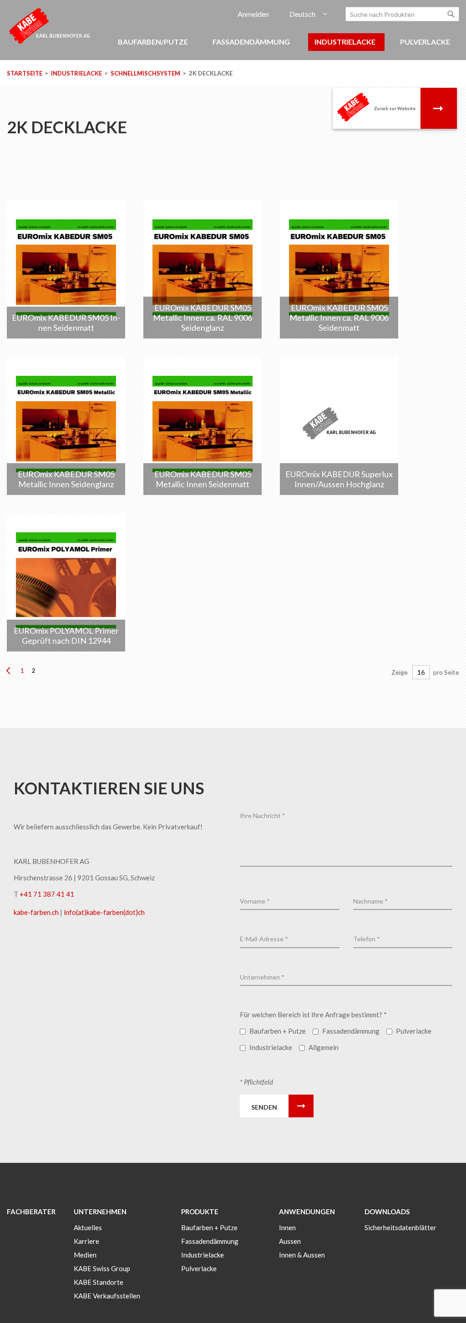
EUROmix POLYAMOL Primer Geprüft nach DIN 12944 (66, 636)
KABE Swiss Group (102, 1268)
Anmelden (253, 14)
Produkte (199, 1211)
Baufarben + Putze (209, 1227)
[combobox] (402, 14)
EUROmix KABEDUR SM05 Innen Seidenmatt (66, 323)
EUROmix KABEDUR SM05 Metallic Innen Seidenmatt (202, 479)
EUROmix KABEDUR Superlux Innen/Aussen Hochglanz (339, 479)
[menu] (233, 46)
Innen (287, 1227)
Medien (85, 1255)
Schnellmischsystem (146, 73)
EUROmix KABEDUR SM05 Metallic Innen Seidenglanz (66, 479)
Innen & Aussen (302, 1255)
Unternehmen (100, 1211)
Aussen (290, 1241)
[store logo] (50, 25)
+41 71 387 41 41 (47, 894)
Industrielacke (77, 73)
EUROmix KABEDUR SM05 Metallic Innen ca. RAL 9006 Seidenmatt (339, 318)
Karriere (86, 1241)
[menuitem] (154, 42)
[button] (308, 14)
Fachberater (31, 1211)
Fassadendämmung (209, 1241)
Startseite (25, 73)
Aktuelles (88, 1227)
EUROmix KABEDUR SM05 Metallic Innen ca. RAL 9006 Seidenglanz (202, 318)
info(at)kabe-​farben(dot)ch (104, 912)
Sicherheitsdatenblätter (400, 1227)
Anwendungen (307, 1211)
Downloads (387, 1211)
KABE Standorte (98, 1282)
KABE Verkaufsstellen (107, 1296)
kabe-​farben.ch (37, 912)
